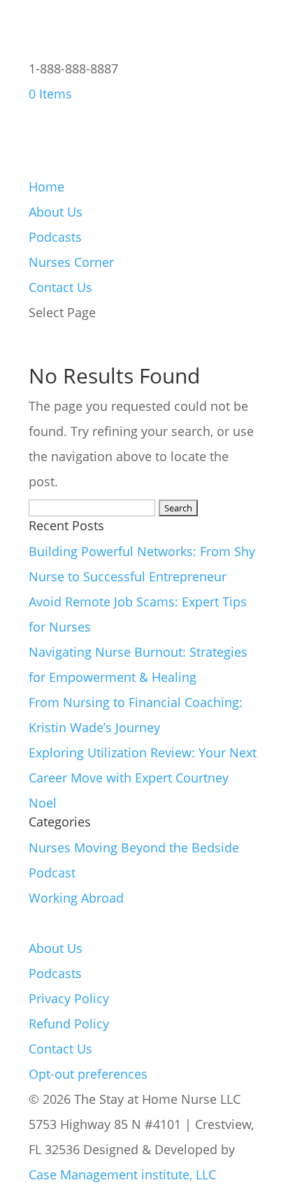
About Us (55, 211)
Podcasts (55, 236)
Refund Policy (69, 1023)
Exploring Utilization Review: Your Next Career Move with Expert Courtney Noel (143, 777)
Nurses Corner (71, 262)
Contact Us (60, 287)
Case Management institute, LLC (122, 1174)
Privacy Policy (69, 998)
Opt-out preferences (88, 1073)
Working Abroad (76, 897)
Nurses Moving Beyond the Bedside (134, 847)
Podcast (52, 872)
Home (46, 186)
